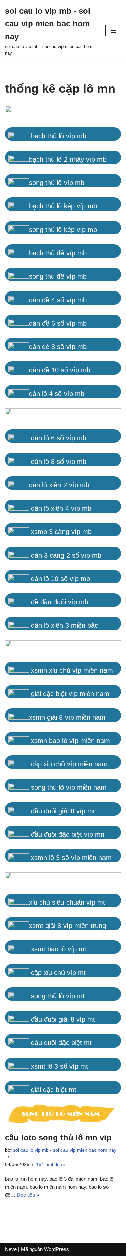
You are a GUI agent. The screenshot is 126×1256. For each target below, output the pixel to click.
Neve (11, 1249)
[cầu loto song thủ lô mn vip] (63, 1114)
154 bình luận (50, 1164)
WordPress (56, 1249)
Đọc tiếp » (28, 1195)
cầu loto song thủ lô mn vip (58, 1137)
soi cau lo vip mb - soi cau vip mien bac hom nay (64, 1150)
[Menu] (113, 30)
